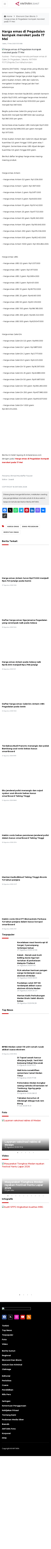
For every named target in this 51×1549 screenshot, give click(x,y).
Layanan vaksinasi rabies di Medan (23, 1143)
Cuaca (5, 1385)
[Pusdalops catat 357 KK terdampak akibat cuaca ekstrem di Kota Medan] (8, 986)
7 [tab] (31, 1195)
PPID (4, 1438)
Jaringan (6, 1401)
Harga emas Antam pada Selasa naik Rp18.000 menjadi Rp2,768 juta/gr (21, 663)
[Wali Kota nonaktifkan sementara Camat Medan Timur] (8, 1074)
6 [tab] (27, 1195)
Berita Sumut (8, 1351)
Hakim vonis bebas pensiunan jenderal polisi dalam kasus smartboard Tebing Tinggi (25, 836)
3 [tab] (25, 1152)
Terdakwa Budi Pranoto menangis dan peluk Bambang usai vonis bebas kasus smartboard (25, 749)
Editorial (6, 1376)
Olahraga (6, 1369)
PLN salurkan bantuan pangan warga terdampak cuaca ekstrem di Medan (32, 973)
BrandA (5, 1424)
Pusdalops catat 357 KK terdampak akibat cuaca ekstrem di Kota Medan (29, 986)
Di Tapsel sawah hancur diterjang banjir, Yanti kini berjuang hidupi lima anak (30, 1060)
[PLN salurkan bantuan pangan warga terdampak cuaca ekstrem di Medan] (8, 974)
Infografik (7, 1199)
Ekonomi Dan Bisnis (25, 16)
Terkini (5, 1326)
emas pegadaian (30, 526)
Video (5, 1156)
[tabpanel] (25, 1135)
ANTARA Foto (9, 1429)
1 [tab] (17, 1152)
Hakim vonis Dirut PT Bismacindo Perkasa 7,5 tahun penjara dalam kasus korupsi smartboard (24, 922)
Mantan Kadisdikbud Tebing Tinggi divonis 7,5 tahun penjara (24, 878)
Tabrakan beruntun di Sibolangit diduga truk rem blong (30, 1101)
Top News (7, 1010)
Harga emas (13, 526)
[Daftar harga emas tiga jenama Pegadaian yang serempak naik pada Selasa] (25, 605)
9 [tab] (39, 1195)
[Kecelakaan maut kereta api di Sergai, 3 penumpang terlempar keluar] (8, 946)
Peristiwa (6, 1380)
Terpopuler (8, 934)
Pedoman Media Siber (13, 1419)
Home (9, 16)
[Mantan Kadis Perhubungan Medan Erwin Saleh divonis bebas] (8, 999)
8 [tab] (35, 1195)
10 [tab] (43, 1195)
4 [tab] (29, 1152)
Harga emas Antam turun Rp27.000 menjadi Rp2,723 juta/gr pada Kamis (25, 579)
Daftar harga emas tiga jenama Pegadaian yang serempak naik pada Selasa (24, 621)
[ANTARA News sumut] (28, 4)
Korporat (6, 1433)
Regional (6, 1355)
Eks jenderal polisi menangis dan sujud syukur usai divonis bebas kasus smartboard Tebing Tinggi (22, 793)
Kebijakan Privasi (10, 1410)
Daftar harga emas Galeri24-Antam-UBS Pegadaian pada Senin (23, 705)
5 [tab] (33, 1152)
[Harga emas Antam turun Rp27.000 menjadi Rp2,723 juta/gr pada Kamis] (25, 563)
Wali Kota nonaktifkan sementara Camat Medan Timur (29, 1073)
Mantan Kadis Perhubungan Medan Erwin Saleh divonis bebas (31, 998)
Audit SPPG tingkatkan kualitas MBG (25, 1285)
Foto (4, 1112)
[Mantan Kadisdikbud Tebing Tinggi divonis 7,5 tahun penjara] (25, 862)
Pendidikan (7, 1390)
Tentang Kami (9, 1415)
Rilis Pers (6, 1394)
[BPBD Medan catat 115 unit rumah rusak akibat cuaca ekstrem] (25, 1032)
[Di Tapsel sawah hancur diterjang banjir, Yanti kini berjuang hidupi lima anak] (8, 1061)
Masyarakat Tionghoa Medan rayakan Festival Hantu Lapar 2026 (24, 1185)
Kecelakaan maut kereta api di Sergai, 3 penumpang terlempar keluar (32, 945)
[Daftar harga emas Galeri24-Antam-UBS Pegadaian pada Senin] (25, 689)
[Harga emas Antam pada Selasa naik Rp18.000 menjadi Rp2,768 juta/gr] (25, 647)
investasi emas (11, 532)
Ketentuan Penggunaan (14, 1406)
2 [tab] (21, 1152)
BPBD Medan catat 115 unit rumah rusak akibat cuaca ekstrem (23, 1048)
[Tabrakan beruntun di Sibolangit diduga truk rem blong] (8, 1102)
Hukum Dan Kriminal (12, 1364)
